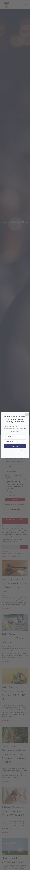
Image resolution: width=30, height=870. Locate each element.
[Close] (27, 414)
